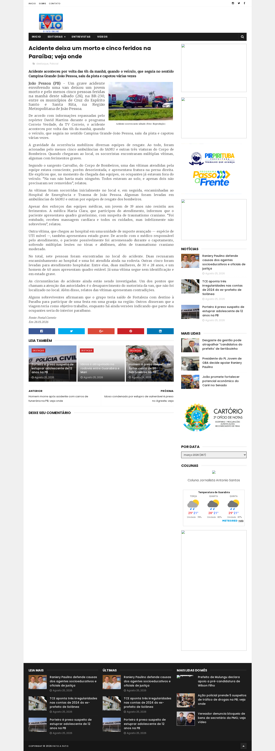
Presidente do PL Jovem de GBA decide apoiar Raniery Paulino (222, 363)
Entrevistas (81, 36)
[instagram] (233, 3)
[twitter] (238, 3)
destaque (42, 63)
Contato (54, 3)
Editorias (55, 36)
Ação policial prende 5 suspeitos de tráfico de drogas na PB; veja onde (222, 699)
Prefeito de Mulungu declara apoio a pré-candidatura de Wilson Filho (219, 681)
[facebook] (244, 3)
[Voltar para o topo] (244, 746)
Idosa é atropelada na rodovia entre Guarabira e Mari (100, 368)
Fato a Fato (60, 746)
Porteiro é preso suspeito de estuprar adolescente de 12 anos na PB (52, 368)
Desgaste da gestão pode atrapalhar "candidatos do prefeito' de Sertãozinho (222, 344)
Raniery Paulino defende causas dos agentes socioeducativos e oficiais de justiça (223, 262)
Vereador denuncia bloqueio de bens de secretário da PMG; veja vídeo (222, 718)
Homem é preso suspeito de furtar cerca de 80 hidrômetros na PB (150, 368)
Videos (102, 36)
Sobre (42, 3)
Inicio (32, 3)
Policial (54, 63)
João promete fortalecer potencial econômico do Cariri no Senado (221, 381)
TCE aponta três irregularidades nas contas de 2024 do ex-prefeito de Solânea (222, 287)
